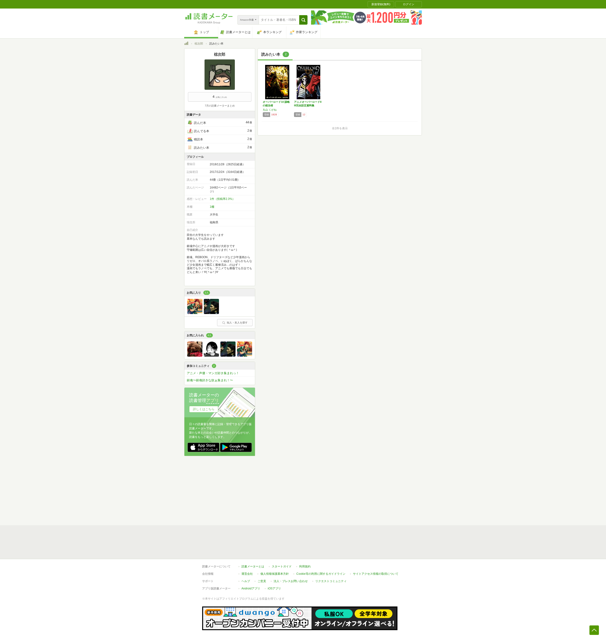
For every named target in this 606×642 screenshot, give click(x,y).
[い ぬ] (194, 355)
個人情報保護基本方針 (274, 573)
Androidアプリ (250, 588)
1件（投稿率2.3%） (222, 199)
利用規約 (305, 566)
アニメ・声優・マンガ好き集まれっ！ (213, 373)
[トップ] (186, 44)
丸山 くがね (269, 109)
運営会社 (247, 573)
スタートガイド (282, 566)
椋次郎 (199, 43)
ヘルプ (245, 581)
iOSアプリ (274, 588)
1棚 (212, 206)
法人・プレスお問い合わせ (291, 581)
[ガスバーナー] (211, 313)
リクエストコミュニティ (331, 581)
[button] (303, 20)
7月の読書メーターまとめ (220, 105)
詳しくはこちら (203, 409)
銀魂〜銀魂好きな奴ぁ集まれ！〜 (210, 380)
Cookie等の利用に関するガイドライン (320, 573)
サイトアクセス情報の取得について (375, 573)
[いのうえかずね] (211, 355)
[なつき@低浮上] (194, 313)
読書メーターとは (252, 566)
